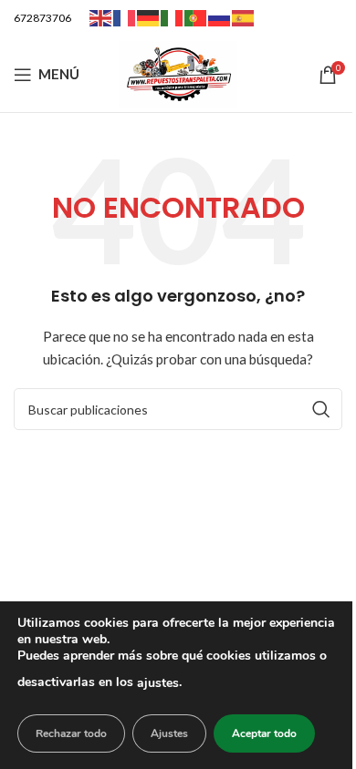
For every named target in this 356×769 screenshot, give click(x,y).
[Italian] (172, 17)
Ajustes (169, 733)
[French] (125, 17)
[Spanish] (244, 17)
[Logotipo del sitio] (178, 72)
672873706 (42, 18)
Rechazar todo (71, 733)
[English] (101, 17)
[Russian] (220, 17)
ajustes (158, 683)
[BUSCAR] (321, 409)
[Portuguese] (196, 17)
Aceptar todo (264, 733)
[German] (149, 17)
